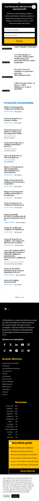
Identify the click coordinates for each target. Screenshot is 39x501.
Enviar (19, 41)
